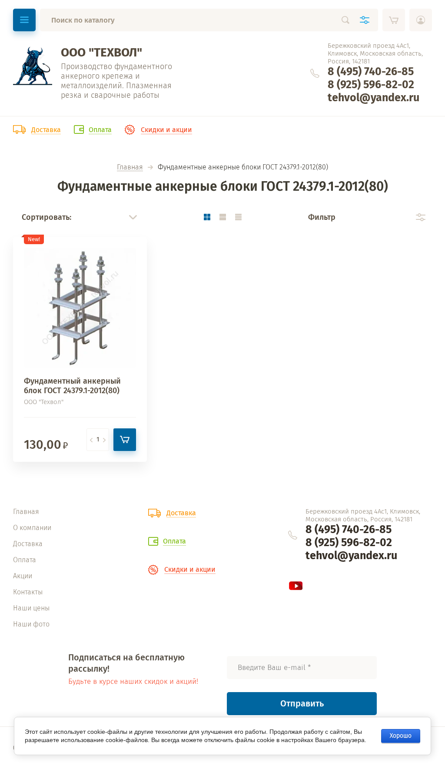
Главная (130, 167)
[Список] (222, 217)
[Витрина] (207, 217)
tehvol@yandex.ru (373, 97)
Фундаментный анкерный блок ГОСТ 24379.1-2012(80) (72, 385)
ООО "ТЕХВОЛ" (101, 52)
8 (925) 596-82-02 (371, 84)
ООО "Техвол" (43, 402)
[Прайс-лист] (238, 217)
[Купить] (124, 439)
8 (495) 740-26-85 (371, 71)
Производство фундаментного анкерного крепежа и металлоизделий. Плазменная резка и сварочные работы (116, 81)
